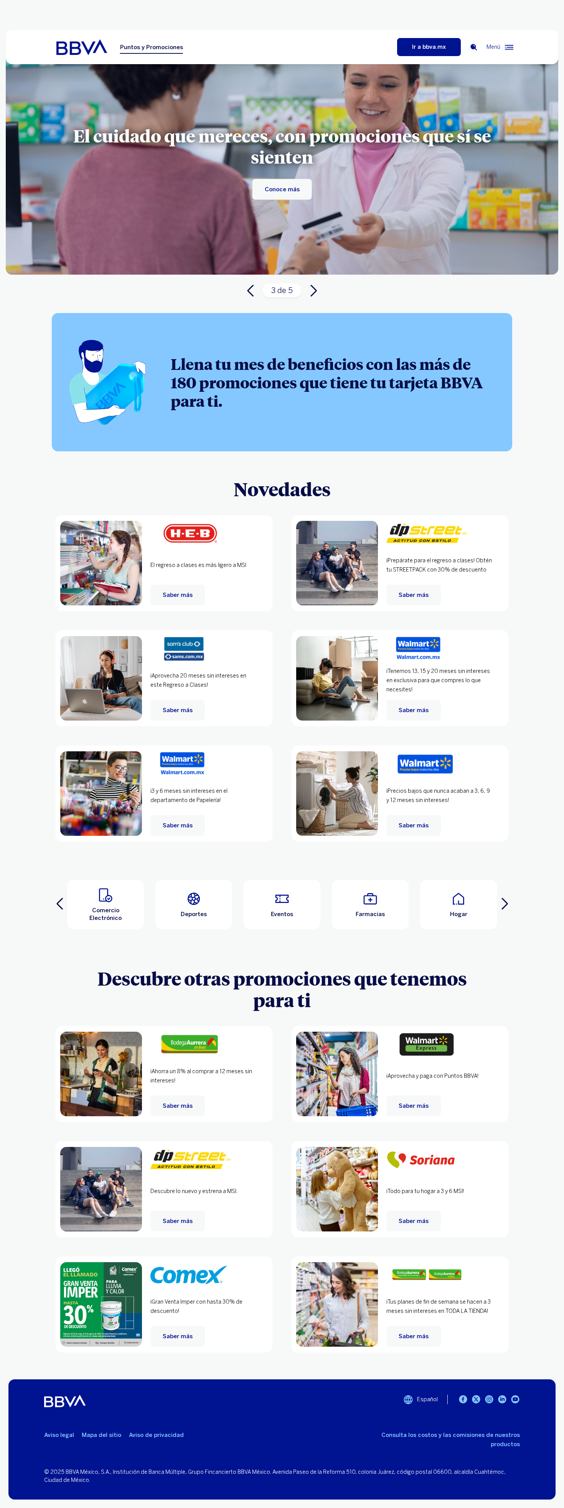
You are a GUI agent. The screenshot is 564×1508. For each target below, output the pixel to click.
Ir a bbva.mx (429, 46)
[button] (105, 904)
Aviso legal (59, 1435)
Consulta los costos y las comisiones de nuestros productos (450, 1440)
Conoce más (282, 189)
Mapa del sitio (101, 1435)
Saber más (178, 595)
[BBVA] (88, 47)
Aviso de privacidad (156, 1435)
